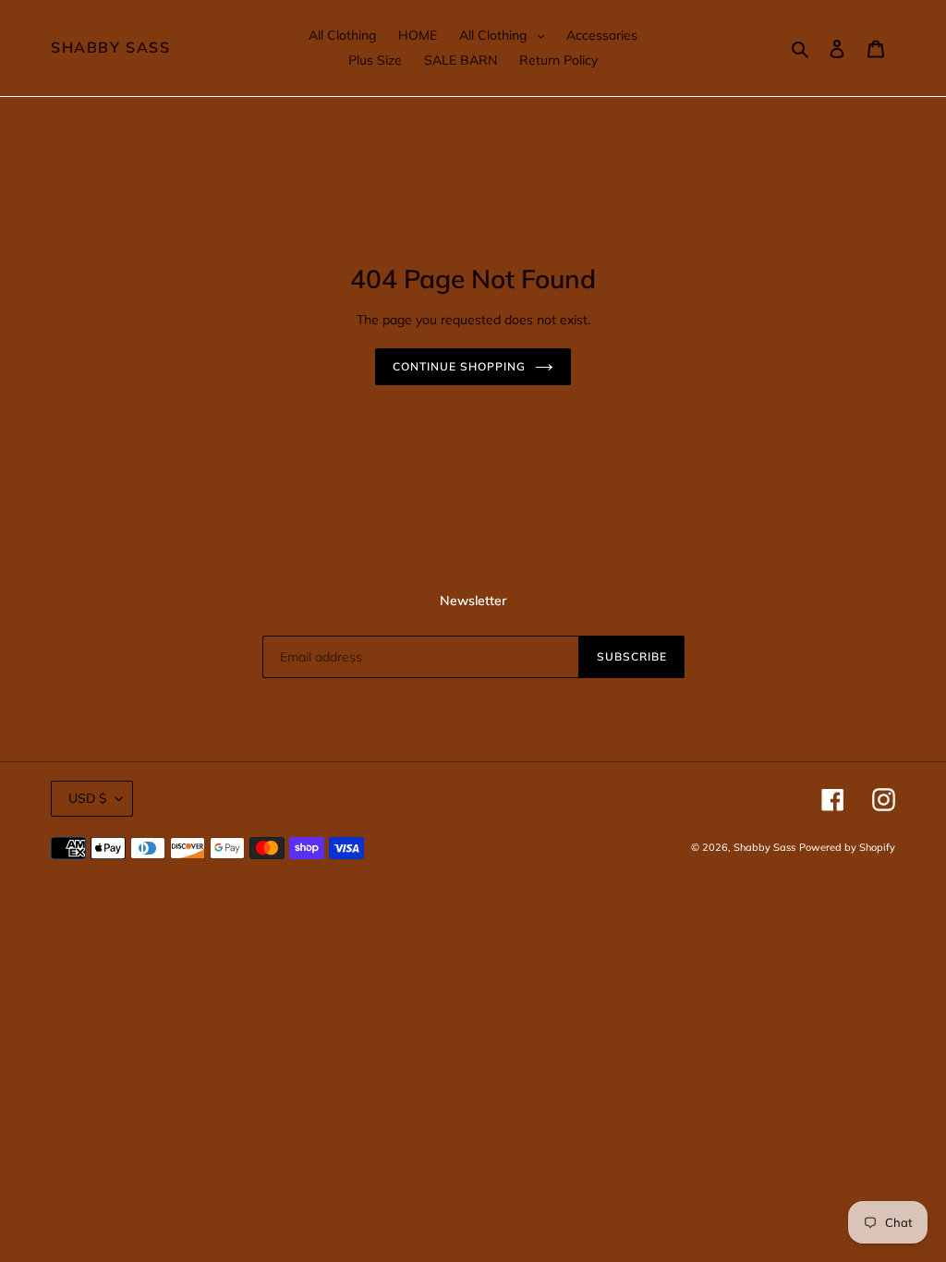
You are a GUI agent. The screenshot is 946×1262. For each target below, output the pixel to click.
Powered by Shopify (847, 847)
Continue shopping (459, 366)
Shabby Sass (111, 47)
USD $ (87, 798)
